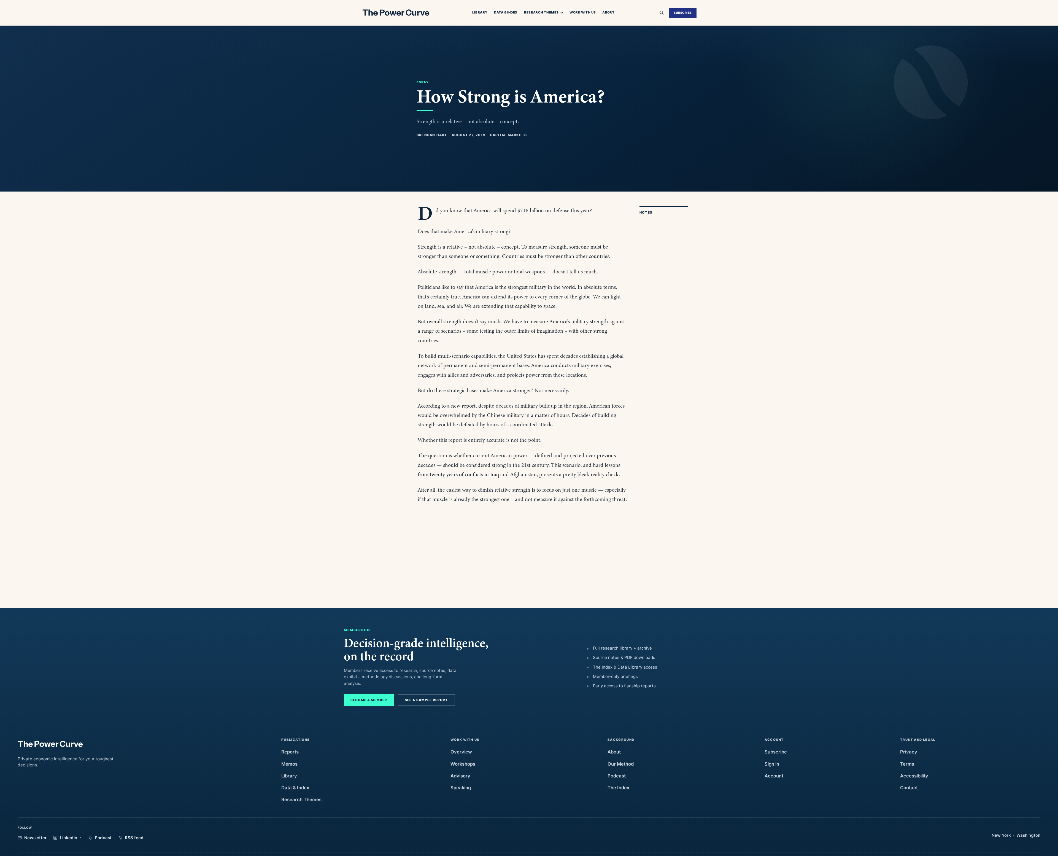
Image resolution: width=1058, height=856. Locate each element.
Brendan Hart (432, 135)
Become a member (368, 700)
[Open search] (661, 12)
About (608, 12)
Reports (290, 752)
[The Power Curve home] (395, 12)
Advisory (460, 776)
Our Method (621, 764)
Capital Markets (508, 135)
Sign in (772, 764)
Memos (289, 764)
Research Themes (541, 12)
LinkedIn (68, 837)
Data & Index (506, 12)
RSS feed (134, 837)
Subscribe (683, 13)
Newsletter (35, 837)
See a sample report (426, 700)
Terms (907, 764)
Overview (461, 752)
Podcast (617, 776)
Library (480, 12)
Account (774, 776)
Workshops (462, 764)
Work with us (583, 12)
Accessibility (914, 776)
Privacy (908, 752)
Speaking (460, 787)
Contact (909, 787)
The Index (618, 787)
